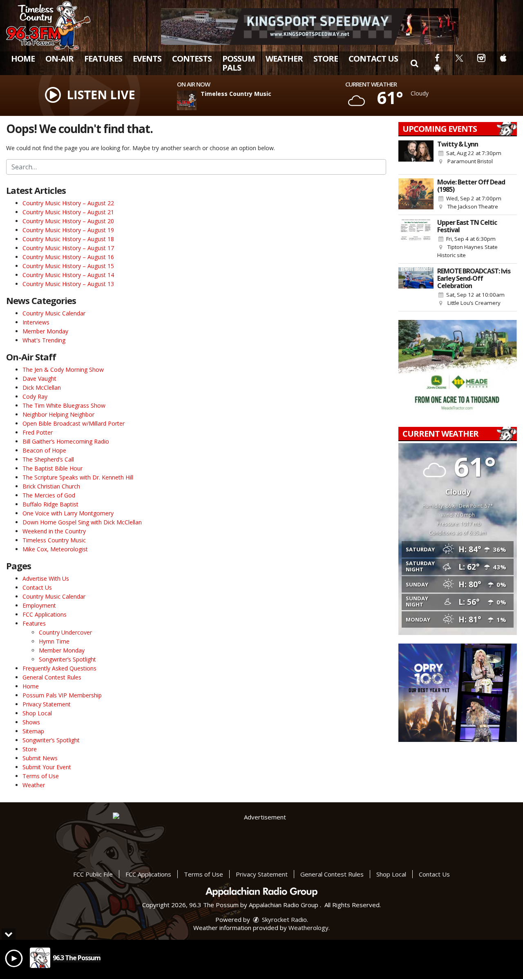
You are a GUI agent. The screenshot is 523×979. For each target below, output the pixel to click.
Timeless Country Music (54, 540)
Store (325, 58)
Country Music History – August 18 (68, 239)
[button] (414, 63)
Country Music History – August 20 (68, 221)
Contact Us (373, 58)
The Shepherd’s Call (48, 459)
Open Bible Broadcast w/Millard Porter (73, 423)
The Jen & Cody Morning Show (63, 369)
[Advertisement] (309, 26)
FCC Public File (93, 874)
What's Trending (43, 340)
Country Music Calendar (53, 313)
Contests (192, 58)
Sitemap (33, 731)
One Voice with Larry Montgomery (68, 513)
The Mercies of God (48, 495)
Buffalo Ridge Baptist (50, 504)
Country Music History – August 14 (68, 275)
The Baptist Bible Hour (52, 468)
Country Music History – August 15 (68, 266)
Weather (284, 58)
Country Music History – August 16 (68, 257)
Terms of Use (40, 776)
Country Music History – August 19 (68, 230)
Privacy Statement (46, 704)
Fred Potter (37, 432)
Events (147, 58)
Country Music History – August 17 (68, 248)
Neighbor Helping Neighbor (58, 414)
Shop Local (37, 713)
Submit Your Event (46, 767)
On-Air (59, 58)
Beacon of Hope (44, 450)
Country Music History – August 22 (68, 203)
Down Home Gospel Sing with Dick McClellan (82, 522)
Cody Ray (34, 396)
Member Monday (45, 331)
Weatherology (308, 928)
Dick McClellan (41, 387)
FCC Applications (44, 614)
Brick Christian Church (51, 486)
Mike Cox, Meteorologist (55, 549)
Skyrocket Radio (283, 919)
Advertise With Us (45, 578)
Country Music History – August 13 (68, 284)
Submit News (40, 758)
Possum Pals (238, 63)
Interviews (35, 322)
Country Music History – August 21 (68, 212)
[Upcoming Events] (416, 155)
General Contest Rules (51, 677)
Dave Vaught (39, 378)
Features (103, 58)
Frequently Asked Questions (59, 668)
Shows (31, 722)
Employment (39, 605)
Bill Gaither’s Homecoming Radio (65, 441)
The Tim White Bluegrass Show (63, 405)
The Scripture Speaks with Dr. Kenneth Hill (77, 477)
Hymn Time (54, 641)
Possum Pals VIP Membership (62, 695)
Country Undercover (65, 632)
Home (23, 58)
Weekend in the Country (54, 531)
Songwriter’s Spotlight (67, 659)
